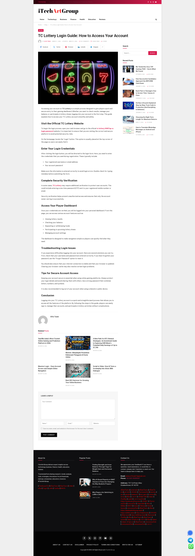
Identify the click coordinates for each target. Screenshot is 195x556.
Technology (52, 19)
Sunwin (123, 508)
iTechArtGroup (110, 550)
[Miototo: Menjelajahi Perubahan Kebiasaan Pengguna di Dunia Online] (78, 343)
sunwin (123, 519)
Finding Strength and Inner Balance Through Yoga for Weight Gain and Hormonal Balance (102, 468)
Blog (41, 30)
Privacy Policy (93, 545)
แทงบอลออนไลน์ (132, 508)
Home (42, 19)
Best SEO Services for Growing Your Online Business (77, 381)
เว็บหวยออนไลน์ (143, 492)
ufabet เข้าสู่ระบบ (133, 519)
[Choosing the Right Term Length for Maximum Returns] (128, 120)
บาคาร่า (134, 497)
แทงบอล (151, 494)
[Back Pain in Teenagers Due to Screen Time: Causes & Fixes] (128, 93)
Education (92, 19)
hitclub (136, 506)
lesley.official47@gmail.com (136, 476)
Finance (73, 19)
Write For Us (127, 545)
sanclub (127, 494)
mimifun (153, 492)
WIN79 (63, 488)
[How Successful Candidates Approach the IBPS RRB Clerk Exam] (128, 81)
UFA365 (134, 492)
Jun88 (130, 499)
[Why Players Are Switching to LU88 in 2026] (85, 495)
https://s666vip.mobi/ (138, 515)
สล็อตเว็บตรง (54, 486)
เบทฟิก (51, 488)
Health (82, 19)
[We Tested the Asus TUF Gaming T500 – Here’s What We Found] (128, 69)
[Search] (156, 19)
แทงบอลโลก (132, 503)
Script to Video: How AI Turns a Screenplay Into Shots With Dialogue (104, 368)
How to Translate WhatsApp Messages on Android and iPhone (146, 129)
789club (142, 506)
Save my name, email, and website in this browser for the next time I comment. (68, 428)
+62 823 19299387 (133, 478)
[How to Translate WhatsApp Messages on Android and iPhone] (128, 130)
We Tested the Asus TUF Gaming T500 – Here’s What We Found (146, 69)
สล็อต (40, 488)
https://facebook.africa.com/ (131, 501)
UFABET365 (142, 497)
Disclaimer (79, 545)
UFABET (145, 501)
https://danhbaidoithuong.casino (132, 510)
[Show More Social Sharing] (102, 47)
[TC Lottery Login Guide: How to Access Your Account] (78, 78)
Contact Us (67, 545)
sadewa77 (135, 494)
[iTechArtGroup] (58, 11)
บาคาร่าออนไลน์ (139, 499)
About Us (56, 545)
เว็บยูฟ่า (45, 488)
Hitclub (149, 506)
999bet (123, 506)
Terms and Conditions (110, 545)
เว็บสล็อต (57, 488)
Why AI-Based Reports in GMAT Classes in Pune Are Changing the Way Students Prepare (103, 482)
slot (122, 494)
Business (63, 19)
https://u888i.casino (128, 513)
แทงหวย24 (134, 490)
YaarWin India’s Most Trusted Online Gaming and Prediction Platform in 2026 (49, 341)
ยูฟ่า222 (127, 492)
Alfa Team (47, 41)
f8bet (148, 503)
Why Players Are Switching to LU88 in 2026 (102, 493)
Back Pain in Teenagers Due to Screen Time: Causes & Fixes (146, 93)
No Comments (85, 41)
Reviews (102, 19)
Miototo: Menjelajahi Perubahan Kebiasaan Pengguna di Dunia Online (72, 2)
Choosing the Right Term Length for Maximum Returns (146, 118)
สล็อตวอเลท (125, 515)
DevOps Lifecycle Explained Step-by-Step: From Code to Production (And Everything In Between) (146, 106)
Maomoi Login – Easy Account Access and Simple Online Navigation (49, 368)
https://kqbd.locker (142, 513)
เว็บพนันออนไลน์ (44, 486)
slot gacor (143, 494)
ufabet (71, 486)
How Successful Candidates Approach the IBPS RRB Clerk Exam (146, 81)
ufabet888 (141, 503)
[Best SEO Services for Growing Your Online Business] (78, 371)
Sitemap (138, 545)
